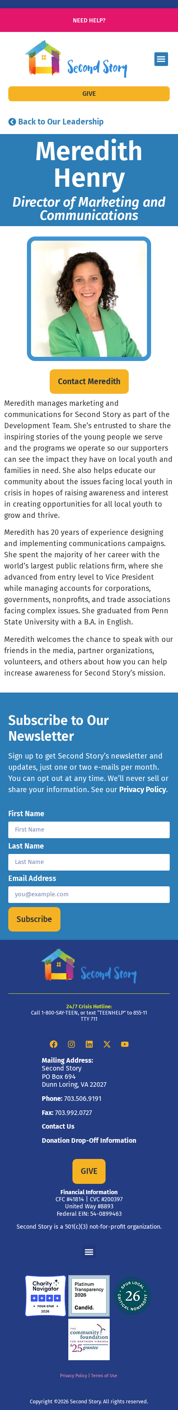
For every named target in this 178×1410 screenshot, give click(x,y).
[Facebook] (53, 1044)
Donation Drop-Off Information (89, 1140)
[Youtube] (124, 1044)
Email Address (32, 879)
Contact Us (58, 1126)
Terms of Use (104, 1375)
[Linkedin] (89, 1044)
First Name (26, 814)
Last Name (26, 846)
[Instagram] (71, 1044)
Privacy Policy (142, 789)
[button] (161, 59)
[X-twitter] (107, 1044)
